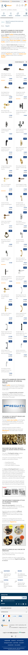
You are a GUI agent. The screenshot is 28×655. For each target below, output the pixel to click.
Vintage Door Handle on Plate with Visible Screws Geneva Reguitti (6, 278)
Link (13, 600)
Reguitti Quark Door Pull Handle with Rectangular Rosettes (6, 333)
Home (2, 26)
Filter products (19, 62)
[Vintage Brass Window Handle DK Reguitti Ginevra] (6, 253)
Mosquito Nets (8, 642)
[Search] (26, 9)
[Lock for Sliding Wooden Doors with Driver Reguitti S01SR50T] (21, 124)
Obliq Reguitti (5, 430)
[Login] (17, 5)
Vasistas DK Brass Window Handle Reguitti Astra (6, 204)
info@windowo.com (5, 1)
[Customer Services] (26, 608)
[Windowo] (6, 5)
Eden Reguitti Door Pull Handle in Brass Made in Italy (21, 296)
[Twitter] (21, 604)
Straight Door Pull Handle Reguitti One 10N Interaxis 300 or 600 (21, 333)
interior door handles (15, 40)
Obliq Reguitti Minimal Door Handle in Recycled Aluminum (6, 75)
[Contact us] (22, 5)
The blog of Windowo (16, 1)
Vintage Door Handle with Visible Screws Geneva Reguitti (20, 94)
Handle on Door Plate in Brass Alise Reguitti (6, 314)
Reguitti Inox (9, 53)
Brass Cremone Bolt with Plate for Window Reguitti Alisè (21, 149)
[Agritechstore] (12, 636)
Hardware (7, 640)
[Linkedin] (26, 604)
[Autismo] (15, 636)
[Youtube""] (23, 604)
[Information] (26, 612)
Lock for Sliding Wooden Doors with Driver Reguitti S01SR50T (21, 131)
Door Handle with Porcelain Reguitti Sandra (5, 296)
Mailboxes (11, 645)
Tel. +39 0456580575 (13, 627)
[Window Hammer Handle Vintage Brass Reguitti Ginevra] (21, 106)
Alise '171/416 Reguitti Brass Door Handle (6, 185)
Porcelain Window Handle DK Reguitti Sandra (20, 241)
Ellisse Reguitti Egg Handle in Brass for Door (6, 111)
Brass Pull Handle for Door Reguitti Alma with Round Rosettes (21, 260)
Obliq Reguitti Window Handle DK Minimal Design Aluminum (6, 149)
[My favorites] (20, 5)
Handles (13, 640)
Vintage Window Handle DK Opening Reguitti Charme (6, 167)
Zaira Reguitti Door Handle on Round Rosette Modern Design (6, 94)
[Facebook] (16, 604)
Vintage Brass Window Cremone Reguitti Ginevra (6, 131)
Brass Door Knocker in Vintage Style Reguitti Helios (6, 241)
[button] (17, 5)
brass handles (5, 37)
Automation (20, 640)
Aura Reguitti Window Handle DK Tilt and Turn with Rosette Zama (6, 370)
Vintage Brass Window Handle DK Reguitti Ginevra (6, 260)
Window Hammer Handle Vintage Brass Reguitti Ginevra (21, 112)
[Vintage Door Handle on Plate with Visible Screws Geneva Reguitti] (6, 271)
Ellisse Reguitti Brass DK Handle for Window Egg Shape (21, 167)
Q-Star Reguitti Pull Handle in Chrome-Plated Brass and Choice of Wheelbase (6, 352)
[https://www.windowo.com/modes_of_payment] (14, 618)
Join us (24, 597)
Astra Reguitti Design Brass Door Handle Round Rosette (20, 278)
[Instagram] (19, 604)
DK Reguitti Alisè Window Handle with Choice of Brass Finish (20, 204)
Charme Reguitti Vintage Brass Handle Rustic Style (21, 185)
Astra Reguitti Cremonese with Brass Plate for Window (21, 223)
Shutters (15, 642)
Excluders (17, 645)
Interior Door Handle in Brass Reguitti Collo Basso (6, 223)
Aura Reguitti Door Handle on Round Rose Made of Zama (21, 75)
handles (11, 34)
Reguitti (7, 26)
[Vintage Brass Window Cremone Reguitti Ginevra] (6, 124)
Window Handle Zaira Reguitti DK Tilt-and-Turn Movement (21, 352)
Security (21, 642)
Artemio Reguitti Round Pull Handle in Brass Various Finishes (21, 315)
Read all (3, 56)
